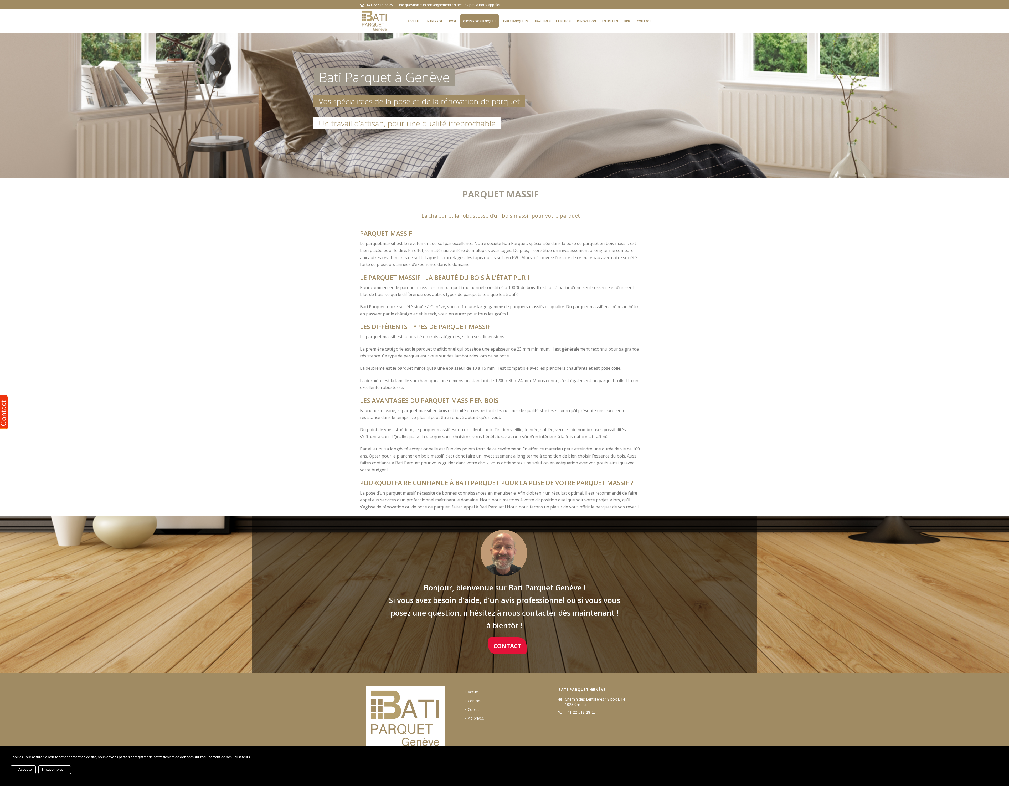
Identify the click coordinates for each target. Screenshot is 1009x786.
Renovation (586, 21)
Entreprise (434, 21)
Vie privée (476, 718)
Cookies (474, 709)
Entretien (610, 21)
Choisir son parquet (479, 21)
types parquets (515, 21)
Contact (644, 21)
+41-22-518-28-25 (380, 4)
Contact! (339, 149)
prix (627, 21)
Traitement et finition (552, 21)
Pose (453, 21)
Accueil (413, 21)
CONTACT (507, 646)
